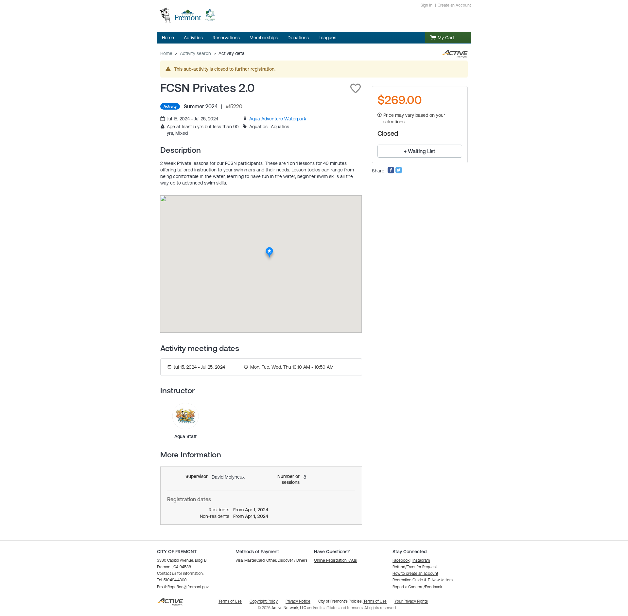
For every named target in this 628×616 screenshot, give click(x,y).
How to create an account (415, 573)
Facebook (401, 560)
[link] (277, 118)
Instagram (421, 560)
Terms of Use (375, 601)
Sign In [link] (426, 5)
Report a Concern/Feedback (417, 587)
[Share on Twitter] (399, 172)
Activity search (195, 53)
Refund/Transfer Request (414, 567)
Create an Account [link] (454, 5)
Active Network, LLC (289, 608)
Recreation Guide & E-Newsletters (422, 580)
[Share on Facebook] (391, 172)
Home (166, 53)
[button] (355, 88)
